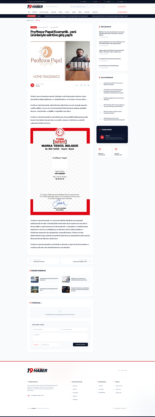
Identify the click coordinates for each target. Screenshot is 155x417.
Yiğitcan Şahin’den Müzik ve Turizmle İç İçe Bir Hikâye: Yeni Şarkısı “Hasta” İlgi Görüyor (106, 16)
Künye (101, 385)
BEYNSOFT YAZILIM (120, 408)
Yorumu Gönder (80, 344)
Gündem (37, 20)
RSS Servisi (102, 392)
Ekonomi (75, 392)
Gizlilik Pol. (119, 385)
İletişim (101, 389)
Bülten (75, 385)
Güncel (75, 396)
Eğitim (75, 389)
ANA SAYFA (31, 20)
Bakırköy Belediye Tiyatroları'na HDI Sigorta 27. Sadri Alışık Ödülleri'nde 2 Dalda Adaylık (59, 16)
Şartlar (118, 389)
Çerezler (118, 392)
